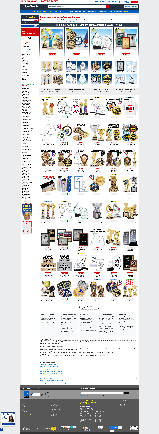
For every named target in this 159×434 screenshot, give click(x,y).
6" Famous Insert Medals (130, 144)
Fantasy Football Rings (27, 130)
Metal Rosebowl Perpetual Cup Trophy (97, 223)
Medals (39, 11)
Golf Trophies (25, 143)
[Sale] (130, 288)
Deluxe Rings (80, 300)
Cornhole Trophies (26, 115)
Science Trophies (26, 180)
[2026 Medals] (114, 288)
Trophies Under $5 (26, 54)
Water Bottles (64, 195)
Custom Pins (119, 11)
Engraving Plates (26, 64)
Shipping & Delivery (55, 409)
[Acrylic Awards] (97, 263)
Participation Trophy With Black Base (130, 222)
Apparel (126, 11)
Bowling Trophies (26, 103)
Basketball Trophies (26, 100)
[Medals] (97, 183)
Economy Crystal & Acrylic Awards (48, 144)
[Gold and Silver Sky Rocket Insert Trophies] (130, 183)
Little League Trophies (27, 155)
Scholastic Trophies (26, 179)
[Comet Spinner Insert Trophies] (114, 210)
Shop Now (52, 54)
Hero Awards (25, 146)
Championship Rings (81, 144)
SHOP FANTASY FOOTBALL (28, 84)
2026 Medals (113, 300)
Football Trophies (26, 137)
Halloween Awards (26, 145)
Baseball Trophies (26, 98)
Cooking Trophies (26, 113)
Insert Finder (121, 403)
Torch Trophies (25, 191)
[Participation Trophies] (48, 106)
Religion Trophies (26, 174)
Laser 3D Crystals (130, 249)
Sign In (91, 1)
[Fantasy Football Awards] (64, 158)
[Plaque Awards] (130, 263)
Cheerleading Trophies (27, 107)
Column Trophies (80, 119)
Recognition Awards (26, 173)
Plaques (50, 11)
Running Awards (97, 170)
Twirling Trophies (26, 194)
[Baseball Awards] (48, 158)
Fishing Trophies (25, 134)
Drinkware (90, 11)
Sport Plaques (48, 249)
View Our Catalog (26, 411)
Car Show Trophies (26, 106)
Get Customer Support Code (88, 402)
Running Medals (25, 177)
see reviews (49, 397)
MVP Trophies (25, 160)
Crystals (44, 11)
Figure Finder (122, 404)
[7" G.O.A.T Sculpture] (114, 183)
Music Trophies (25, 158)
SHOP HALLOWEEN (26, 82)
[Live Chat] (30, 26)
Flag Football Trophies (27, 136)
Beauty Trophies (25, 101)
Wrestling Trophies (26, 197)
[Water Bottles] (64, 183)
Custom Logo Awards (113, 144)
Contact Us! (90, 400)
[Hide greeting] (14, 413)
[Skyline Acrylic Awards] (81, 263)
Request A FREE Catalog (27, 414)
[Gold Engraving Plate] (48, 263)
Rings (76, 11)
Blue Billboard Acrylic (81, 195)
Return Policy (54, 414)
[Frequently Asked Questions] (30, 231)
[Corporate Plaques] (81, 237)
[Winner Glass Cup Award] (64, 210)
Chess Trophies (25, 109)
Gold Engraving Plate (48, 275)
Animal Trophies (25, 94)
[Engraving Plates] (48, 183)
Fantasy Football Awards (64, 170)
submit (36, 20)
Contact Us (53, 415)
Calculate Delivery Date (87, 403)
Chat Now (97, 91)
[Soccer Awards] (114, 158)
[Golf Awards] (81, 158)
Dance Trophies (25, 122)
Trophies (33, 11)
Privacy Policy (25, 22)
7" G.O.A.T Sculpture (114, 195)
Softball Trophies (26, 185)
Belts (23, 78)
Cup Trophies (82, 11)
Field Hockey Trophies (27, 133)
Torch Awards (130, 170)
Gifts (23, 67)
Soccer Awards (114, 170)
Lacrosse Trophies (26, 154)
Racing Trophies (25, 170)
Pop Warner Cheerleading (27, 165)
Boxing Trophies (25, 104)
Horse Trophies (25, 151)
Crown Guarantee (55, 405)
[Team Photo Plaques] (64, 237)
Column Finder (122, 408)
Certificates (24, 60)
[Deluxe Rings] (81, 288)
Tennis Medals (25, 189)
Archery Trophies (26, 95)
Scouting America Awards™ (28, 182)
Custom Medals (102, 11)
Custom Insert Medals (64, 144)
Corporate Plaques (81, 249)
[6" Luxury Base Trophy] (114, 237)
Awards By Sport (26, 406)
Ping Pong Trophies (26, 164)
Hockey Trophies (26, 148)
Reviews (53, 406)
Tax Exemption (54, 413)
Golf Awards (80, 170)
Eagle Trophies (25, 125)
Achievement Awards (26, 92)
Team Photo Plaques (64, 249)
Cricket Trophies (25, 116)
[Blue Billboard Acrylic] (81, 183)
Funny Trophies (25, 139)
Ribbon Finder (122, 405)
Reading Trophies (26, 171)
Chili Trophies (25, 110)
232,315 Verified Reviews (30, 40)
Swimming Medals (26, 186)
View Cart (134, 2)
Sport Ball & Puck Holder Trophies (48, 300)
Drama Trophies (25, 124)
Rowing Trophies (26, 176)
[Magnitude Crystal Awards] (64, 106)
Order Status (54, 410)
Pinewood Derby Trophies (28, 163)
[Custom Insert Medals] (64, 132)
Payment (114, 1)
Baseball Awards (48, 170)
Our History (53, 404)
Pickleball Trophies (26, 161)
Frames (24, 66)
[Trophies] (30, 212)
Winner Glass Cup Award (64, 222)
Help (120, 1)
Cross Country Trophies (27, 118)
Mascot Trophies (26, 157)
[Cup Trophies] (97, 132)
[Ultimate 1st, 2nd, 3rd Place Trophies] (48, 210)
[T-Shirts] (130, 106)
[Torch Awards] (130, 158)
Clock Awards (25, 61)
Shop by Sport (26, 88)
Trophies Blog (25, 413)
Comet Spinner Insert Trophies (114, 222)
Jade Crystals (81, 222)
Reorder (96, 1)
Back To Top (79, 386)
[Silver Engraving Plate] (64, 263)
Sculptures (24, 72)
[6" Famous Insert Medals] (130, 132)
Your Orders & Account (105, 1)
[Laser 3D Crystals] (130, 237)
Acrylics (56, 11)
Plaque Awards (130, 275)
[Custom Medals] (114, 106)
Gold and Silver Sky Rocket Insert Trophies (130, 196)
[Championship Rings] (81, 132)
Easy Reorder (54, 411)
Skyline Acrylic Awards (80, 275)
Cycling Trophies (25, 121)
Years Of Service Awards (27, 198)
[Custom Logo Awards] (114, 132)
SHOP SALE (25, 85)
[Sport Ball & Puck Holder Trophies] (48, 288)
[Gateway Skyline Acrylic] (97, 106)
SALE (23, 410)
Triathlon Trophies (26, 192)
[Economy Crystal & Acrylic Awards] (48, 132)
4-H (23, 200)
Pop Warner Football (26, 167)
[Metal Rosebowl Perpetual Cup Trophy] (97, 210)
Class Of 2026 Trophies (27, 112)
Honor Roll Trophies (26, 149)
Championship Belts (64, 300)
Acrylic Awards (25, 58)
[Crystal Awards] (114, 263)
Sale (95, 11)
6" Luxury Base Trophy (113, 249)
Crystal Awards (25, 75)
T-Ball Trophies (25, 188)
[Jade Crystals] (81, 210)
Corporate (61, 11)
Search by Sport (129, 6)
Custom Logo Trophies (27, 119)
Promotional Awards (26, 168)
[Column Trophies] (81, 106)
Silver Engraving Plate (64, 275)
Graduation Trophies (26, 140)
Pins (67, 11)
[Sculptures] (97, 288)
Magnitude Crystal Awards (64, 119)
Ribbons (71, 11)
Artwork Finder (122, 406)
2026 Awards (25, 91)
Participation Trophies (48, 119)
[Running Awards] (97, 158)
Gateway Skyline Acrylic (97, 119)
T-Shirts (130, 119)
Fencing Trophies (26, 131)
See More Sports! (27, 203)
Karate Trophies (25, 152)
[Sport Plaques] (48, 237)
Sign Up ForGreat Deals (30, 17)
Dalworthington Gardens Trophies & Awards (29, 34)
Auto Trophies (25, 97)
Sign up (126, 393)
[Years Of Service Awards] (97, 237)
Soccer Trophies (25, 183)
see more (30, 49)
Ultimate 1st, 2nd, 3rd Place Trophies (48, 222)
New (23, 81)
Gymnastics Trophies (26, 142)
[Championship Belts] (64, 288)
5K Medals (24, 201)
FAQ (52, 408)
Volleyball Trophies (26, 195)
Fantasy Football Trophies (27, 128)
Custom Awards (111, 11)
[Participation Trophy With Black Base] (130, 210)
